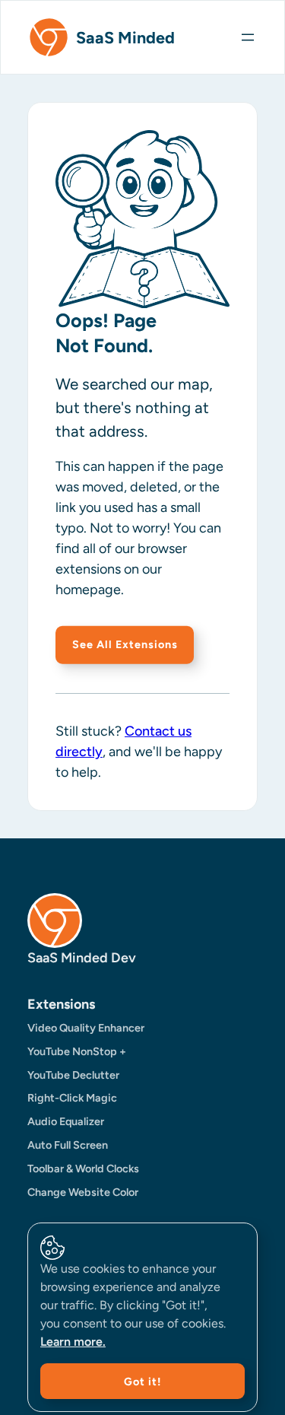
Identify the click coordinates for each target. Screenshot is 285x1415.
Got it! (142, 1381)
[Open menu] (254, 37)
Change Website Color (82, 1192)
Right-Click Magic (72, 1098)
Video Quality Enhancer (85, 1028)
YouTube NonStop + (76, 1051)
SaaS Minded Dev (81, 957)
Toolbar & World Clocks (83, 1168)
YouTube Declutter (73, 1075)
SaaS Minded (125, 37)
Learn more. (73, 1341)
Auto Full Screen (67, 1145)
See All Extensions (125, 644)
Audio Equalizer (65, 1121)
